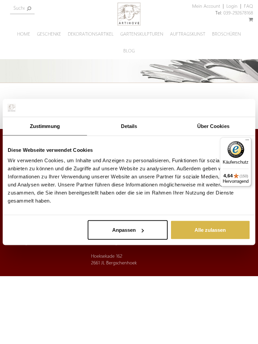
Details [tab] (129, 126)
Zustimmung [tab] (45, 126)
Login (232, 5)
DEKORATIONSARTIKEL (91, 33)
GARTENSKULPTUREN (141, 33)
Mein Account (206, 5)
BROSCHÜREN (226, 33)
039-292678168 (238, 12)
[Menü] (247, 141)
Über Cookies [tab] (213, 126)
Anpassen (124, 230)
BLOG (129, 50)
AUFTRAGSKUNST (187, 33)
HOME (23, 33)
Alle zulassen (210, 230)
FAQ (248, 5)
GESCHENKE (49, 33)
